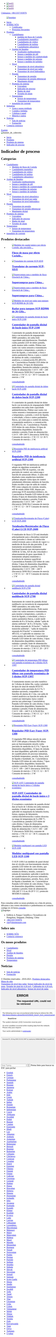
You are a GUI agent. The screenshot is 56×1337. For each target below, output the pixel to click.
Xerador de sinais (24, 93)
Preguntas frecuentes (21, 29)
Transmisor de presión (26, 76)
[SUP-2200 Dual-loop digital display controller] (30, 389)
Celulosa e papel (19, 113)
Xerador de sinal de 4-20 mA (18, 986)
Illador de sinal (23, 91)
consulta (15, 382)
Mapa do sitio (7, 981)
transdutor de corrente (21, 103)
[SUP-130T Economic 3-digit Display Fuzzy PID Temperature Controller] (30, 665)
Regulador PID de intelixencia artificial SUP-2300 (28, 458)
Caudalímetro (18, 34)
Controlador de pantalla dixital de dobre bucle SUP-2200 (29, 396)
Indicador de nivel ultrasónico (14, 989)
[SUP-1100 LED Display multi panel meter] (30, 848)
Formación (16, 123)
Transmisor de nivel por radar (30, 69)
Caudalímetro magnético (27, 39)
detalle (22, 382)
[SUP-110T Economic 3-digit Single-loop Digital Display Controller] (30, 788)
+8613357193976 (14, 920)
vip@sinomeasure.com (16, 922)
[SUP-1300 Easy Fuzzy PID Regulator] (29, 725)
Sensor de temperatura (26, 98)
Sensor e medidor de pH (27, 54)
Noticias (10, 118)
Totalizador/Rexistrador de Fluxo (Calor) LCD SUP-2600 (30, 528)
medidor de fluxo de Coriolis (29, 37)
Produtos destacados (41, 979)
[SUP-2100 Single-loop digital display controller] (30, 319)
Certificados (17, 27)
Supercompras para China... (28, 282)
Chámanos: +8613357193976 (14, 13)
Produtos (10, 32)
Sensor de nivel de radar (38, 989)
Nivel (14, 64)
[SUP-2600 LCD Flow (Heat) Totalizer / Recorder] (30, 521)
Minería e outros (19, 116)
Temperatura (17, 96)
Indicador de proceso (26, 89)
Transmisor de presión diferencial (31, 79)
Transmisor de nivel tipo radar (14, 984)
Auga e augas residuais (22, 108)
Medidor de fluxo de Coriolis (24, 167)
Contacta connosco (15, 125)
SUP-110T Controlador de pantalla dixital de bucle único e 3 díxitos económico (30, 796)
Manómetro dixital (25, 81)
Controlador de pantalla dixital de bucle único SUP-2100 (29, 326)
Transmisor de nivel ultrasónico (30, 66)
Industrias (11, 106)
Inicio (9, 22)
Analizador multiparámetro (28, 52)
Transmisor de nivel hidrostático (31, 71)
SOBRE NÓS (13, 25)
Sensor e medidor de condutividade (32, 57)
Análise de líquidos (20, 49)
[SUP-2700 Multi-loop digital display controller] (30, 588)
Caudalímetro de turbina (27, 44)
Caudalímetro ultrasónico (28, 47)
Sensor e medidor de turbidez (29, 61)
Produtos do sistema (20, 84)
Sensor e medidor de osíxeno (29, 59)
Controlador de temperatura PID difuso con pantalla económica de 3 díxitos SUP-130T (30, 673)
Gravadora (22, 86)
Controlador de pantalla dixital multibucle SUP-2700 (29, 595)
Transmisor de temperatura (28, 101)
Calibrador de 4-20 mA (42, 986)
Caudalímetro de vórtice (27, 42)
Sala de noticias (18, 120)
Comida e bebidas (19, 111)
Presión (15, 74)
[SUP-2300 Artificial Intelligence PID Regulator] (30, 451)
